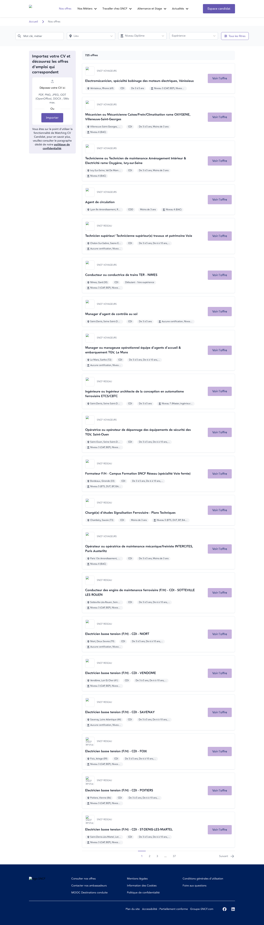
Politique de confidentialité (143, 893)
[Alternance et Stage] (165, 8)
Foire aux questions (194, 886)
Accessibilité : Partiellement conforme (165, 909)
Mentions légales (137, 879)
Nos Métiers (84, 9)
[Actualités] (187, 8)
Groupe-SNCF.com (201, 909)
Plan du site (133, 909)
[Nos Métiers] (95, 8)
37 (174, 856)
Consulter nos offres (83, 879)
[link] (220, 78)
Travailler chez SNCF (114, 9)
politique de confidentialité (56, 147)
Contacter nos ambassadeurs (89, 886)
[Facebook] (225, 909)
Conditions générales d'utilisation (203, 879)
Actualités (178, 9)
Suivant (223, 856)
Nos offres (65, 9)
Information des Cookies (142, 886)
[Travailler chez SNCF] (130, 8)
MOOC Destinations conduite (89, 893)
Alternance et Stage (149, 9)
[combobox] (39, 36)
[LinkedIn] (233, 909)
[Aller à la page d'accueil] (36, 9)
